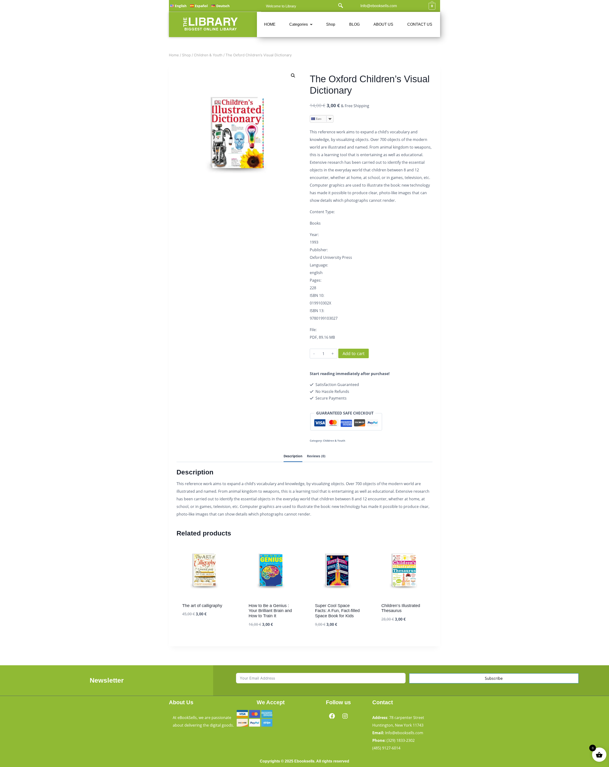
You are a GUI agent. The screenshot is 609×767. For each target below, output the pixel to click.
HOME (269, 24)
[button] (300, 24)
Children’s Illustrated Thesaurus (400, 608)
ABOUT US (383, 24)
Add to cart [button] (193, 629)
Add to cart (353, 353)
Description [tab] (293, 456)
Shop (330, 24)
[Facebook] (332, 716)
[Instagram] (345, 716)
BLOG (354, 24)
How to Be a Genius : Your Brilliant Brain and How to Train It (270, 610)
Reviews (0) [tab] (316, 456)
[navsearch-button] (340, 6)
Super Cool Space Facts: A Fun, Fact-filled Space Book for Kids (337, 610)
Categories (298, 24)
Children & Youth (334, 440)
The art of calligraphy (202, 605)
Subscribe (494, 678)
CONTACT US (419, 24)
